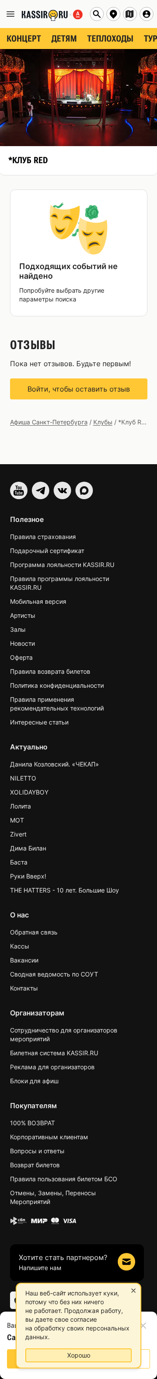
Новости (22, 643)
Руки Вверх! (28, 876)
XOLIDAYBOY (29, 792)
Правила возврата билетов (50, 671)
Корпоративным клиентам (49, 1137)
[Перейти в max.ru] (84, 490)
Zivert (18, 834)
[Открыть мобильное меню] (10, 14)
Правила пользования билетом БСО (63, 1179)
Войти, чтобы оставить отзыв (78, 389)
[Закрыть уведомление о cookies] (133, 1291)
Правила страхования (43, 536)
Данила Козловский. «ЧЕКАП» (54, 764)
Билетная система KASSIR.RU (54, 1053)
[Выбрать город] (113, 14)
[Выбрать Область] (130, 14)
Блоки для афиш (34, 1081)
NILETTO (23, 778)
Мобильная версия (38, 601)
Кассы (19, 946)
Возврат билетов (35, 1165)
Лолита (20, 806)
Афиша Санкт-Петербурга (49, 422)
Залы (18, 629)
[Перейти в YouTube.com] (18, 490)
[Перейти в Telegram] (40, 490)
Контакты (24, 988)
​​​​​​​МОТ (17, 820)
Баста (18, 862)
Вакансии (24, 960)
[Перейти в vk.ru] (62, 490)
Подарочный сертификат (47, 550)
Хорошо (78, 1355)
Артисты (22, 615)
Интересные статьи (39, 722)
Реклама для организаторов (52, 1067)
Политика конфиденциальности (57, 685)
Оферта (21, 657)
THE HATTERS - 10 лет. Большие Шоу (64, 890)
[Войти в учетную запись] (147, 14)
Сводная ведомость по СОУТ (54, 974)
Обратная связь (34, 932)
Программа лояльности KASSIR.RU (62, 564)
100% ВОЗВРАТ (32, 1123)
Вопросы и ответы (37, 1151)
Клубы (103, 422)
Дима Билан (28, 848)
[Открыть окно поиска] (97, 14)
